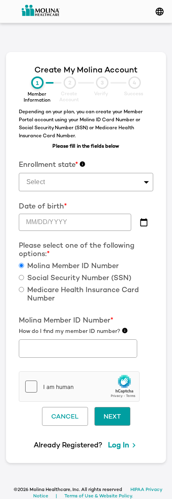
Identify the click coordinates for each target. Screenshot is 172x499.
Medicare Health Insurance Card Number (83, 294)
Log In (118, 444)
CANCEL (64, 416)
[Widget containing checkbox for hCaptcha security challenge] (79, 386)
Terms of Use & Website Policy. (98, 496)
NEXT (112, 416)
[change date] (143, 222)
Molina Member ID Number (73, 265)
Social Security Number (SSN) (79, 277)
